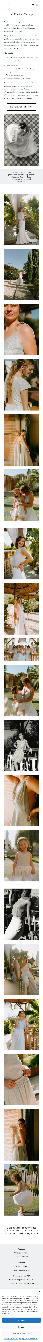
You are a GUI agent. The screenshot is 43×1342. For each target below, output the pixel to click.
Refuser (21, 1327)
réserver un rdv (21, 107)
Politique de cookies (11, 1339)
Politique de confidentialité (28, 1339)
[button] (39, 1291)
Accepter (21, 1320)
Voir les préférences (21, 1333)
